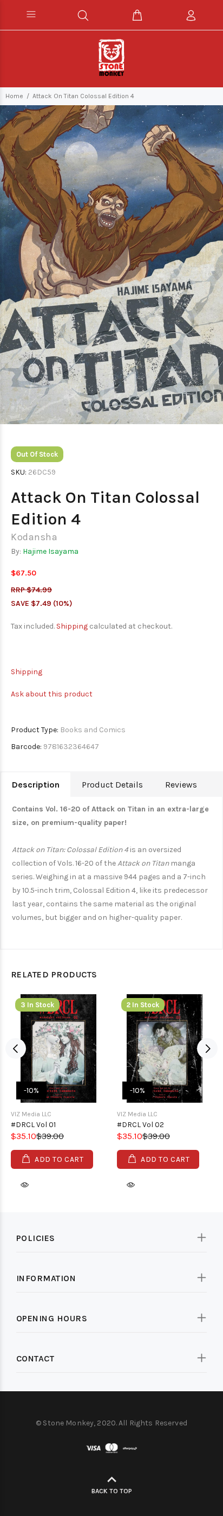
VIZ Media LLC (31, 1114)
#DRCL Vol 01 (33, 1124)
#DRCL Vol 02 (140, 1124)
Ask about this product (52, 694)
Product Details (112, 784)
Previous (15, 1048)
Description (36, 784)
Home (14, 96)
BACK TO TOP (111, 1491)
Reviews (181, 784)
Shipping (72, 626)
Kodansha (34, 537)
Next (207, 1048)
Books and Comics (93, 729)
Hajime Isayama (50, 551)
